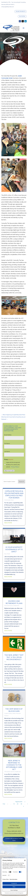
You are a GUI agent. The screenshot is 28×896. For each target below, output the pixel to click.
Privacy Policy (14, 467)
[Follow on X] (23, 21)
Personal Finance (8, 605)
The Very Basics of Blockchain (14, 710)
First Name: (7, 443)
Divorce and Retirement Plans (14, 602)
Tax (5, 661)
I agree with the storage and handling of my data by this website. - (13, 465)
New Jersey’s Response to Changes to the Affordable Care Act (14, 765)
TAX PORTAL (22, 16)
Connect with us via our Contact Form (14, 839)
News (12, 500)
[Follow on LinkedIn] (25, 21)
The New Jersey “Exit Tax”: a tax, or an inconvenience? (14, 657)
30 (21, 804)
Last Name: (7, 451)
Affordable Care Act (9, 771)
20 (17, 804)
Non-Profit (7, 554)
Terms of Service (19, 858)
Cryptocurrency (8, 713)
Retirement (16, 605)
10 (14, 804)
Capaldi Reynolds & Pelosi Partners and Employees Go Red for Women (14, 494)
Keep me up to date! (9, 470)
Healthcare (18, 771)
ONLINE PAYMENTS (20, 11)
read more (8, 523)
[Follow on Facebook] (20, 21)
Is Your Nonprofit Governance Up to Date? (14, 549)
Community (7, 500)
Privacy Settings (8, 858)
